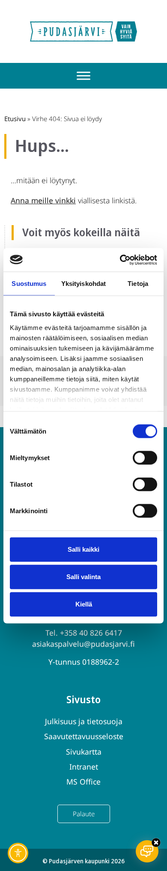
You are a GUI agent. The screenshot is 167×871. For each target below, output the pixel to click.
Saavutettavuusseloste (83, 736)
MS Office (83, 781)
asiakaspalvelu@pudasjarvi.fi (83, 644)
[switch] (145, 458)
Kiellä (83, 604)
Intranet (83, 766)
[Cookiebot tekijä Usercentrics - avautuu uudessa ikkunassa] (120, 259)
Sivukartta (83, 751)
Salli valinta (83, 576)
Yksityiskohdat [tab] (83, 283)
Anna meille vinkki (43, 200)
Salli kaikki (83, 549)
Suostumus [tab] (29, 283)
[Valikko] (83, 75)
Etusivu (15, 118)
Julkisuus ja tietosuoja (83, 721)
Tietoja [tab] (138, 283)
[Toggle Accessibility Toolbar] (18, 853)
